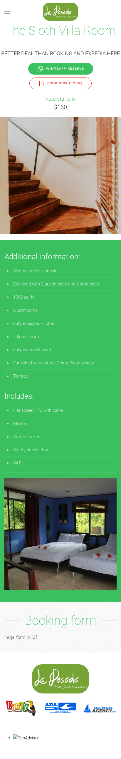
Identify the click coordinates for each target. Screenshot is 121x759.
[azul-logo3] (60, 708)
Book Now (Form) (65, 83)
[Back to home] (60, 11)
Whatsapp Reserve (65, 68)
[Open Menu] (7, 11)
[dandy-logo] (21, 708)
